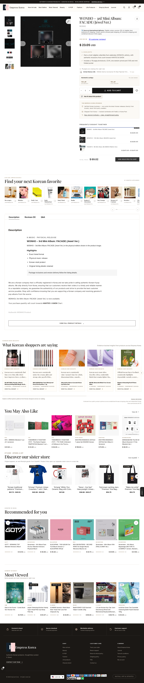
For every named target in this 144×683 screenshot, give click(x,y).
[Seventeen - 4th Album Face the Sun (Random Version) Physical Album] (37, 529)
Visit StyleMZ (133, 458)
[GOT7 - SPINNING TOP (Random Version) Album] (15, 529)
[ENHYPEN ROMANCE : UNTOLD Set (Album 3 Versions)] (109, 425)
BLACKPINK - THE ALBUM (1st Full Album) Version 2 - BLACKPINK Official (60, 547)
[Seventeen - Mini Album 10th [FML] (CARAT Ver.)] (106, 529)
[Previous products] (8, 523)
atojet (30, 605)
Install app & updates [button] (124, 676)
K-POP (71, 7)
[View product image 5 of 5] (10, 66)
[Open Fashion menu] (83, 7)
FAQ (91, 660)
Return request (94, 650)
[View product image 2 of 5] (10, 32)
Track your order (95, 647)
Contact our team (13, 662)
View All (134, 412)
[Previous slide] (2, 373)
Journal (113, 7)
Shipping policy (94, 656)
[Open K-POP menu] (74, 7)
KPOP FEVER (79, 437)
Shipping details (97, 1)
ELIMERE (52, 605)
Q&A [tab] (43, 217)
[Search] (124, 7)
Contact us (93, 663)
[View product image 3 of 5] (10, 44)
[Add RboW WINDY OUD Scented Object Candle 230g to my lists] (86, 600)
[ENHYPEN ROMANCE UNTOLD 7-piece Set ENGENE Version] (85, 425)
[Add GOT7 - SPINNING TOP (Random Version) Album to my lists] (17, 537)
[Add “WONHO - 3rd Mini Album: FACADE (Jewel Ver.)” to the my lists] (136, 90)
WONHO (82, 26)
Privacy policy (121, 656)
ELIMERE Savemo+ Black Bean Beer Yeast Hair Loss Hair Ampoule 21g (60, 610)
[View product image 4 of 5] (10, 55)
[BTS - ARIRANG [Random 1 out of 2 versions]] (15, 425)
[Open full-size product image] (68, 21)
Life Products (90, 7)
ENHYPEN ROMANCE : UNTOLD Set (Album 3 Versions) (106, 442)
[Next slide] (141, 373)
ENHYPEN (101, 437)
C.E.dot (98, 605)
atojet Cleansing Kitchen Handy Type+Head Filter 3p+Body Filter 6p (38, 610)
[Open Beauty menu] (66, 7)
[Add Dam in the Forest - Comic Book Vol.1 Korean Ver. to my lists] (17, 600)
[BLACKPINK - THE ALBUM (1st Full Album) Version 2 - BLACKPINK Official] (60, 529)
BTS (6, 437)
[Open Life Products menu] (96, 7)
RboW (75, 605)
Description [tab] (14, 217)
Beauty (62, 7)
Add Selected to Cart (127, 159)
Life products (66, 660)
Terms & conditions (123, 653)
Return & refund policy (96, 653)
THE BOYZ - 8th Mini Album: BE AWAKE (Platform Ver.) (102, 147)
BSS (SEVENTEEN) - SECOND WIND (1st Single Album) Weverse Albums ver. (82, 547)
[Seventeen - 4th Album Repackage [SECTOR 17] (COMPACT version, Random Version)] (128, 529)
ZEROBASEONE (126, 437)
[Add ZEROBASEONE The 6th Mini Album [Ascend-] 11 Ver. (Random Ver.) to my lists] (135, 433)
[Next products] (136, 523)
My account (120, 660)
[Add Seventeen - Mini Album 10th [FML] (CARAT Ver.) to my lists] (108, 537)
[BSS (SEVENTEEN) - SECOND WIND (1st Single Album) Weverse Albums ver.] (83, 529)
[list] (72, 196)
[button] (12, 433)
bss (74, 542)
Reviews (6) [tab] (30, 217)
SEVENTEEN (31, 542)
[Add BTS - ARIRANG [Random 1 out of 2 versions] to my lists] (17, 433)
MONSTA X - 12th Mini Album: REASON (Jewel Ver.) (101, 138)
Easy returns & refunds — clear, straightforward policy (101, 115)
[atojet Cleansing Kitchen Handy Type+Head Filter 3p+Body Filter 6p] (37, 592)
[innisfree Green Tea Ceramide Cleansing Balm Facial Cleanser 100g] (128, 592)
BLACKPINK (53, 542)
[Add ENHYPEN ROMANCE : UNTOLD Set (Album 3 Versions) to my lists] (111, 433)
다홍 (6, 605)
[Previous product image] (23, 43)
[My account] (129, 7)
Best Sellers (43, 7)
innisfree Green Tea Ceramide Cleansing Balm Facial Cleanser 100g (129, 610)
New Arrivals (32, 7)
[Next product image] (68, 43)
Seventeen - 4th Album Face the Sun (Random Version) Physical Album (37, 547)
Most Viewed (53, 7)
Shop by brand (67, 663)
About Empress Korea (123, 647)
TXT (29, 437)
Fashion (79, 7)
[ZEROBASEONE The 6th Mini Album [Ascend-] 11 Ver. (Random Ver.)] (132, 425)
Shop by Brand (104, 7)
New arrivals (66, 647)
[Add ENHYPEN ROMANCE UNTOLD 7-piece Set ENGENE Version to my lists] (88, 433)
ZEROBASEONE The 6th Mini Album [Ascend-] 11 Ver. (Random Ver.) (131, 442)
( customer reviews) (97, 39)
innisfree (122, 605)
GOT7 (6, 542)
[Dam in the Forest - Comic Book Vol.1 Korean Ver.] (15, 592)
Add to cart (114, 90)
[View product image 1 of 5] (10, 21)
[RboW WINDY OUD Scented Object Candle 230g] (83, 592)
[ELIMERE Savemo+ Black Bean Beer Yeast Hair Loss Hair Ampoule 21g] (60, 592)
